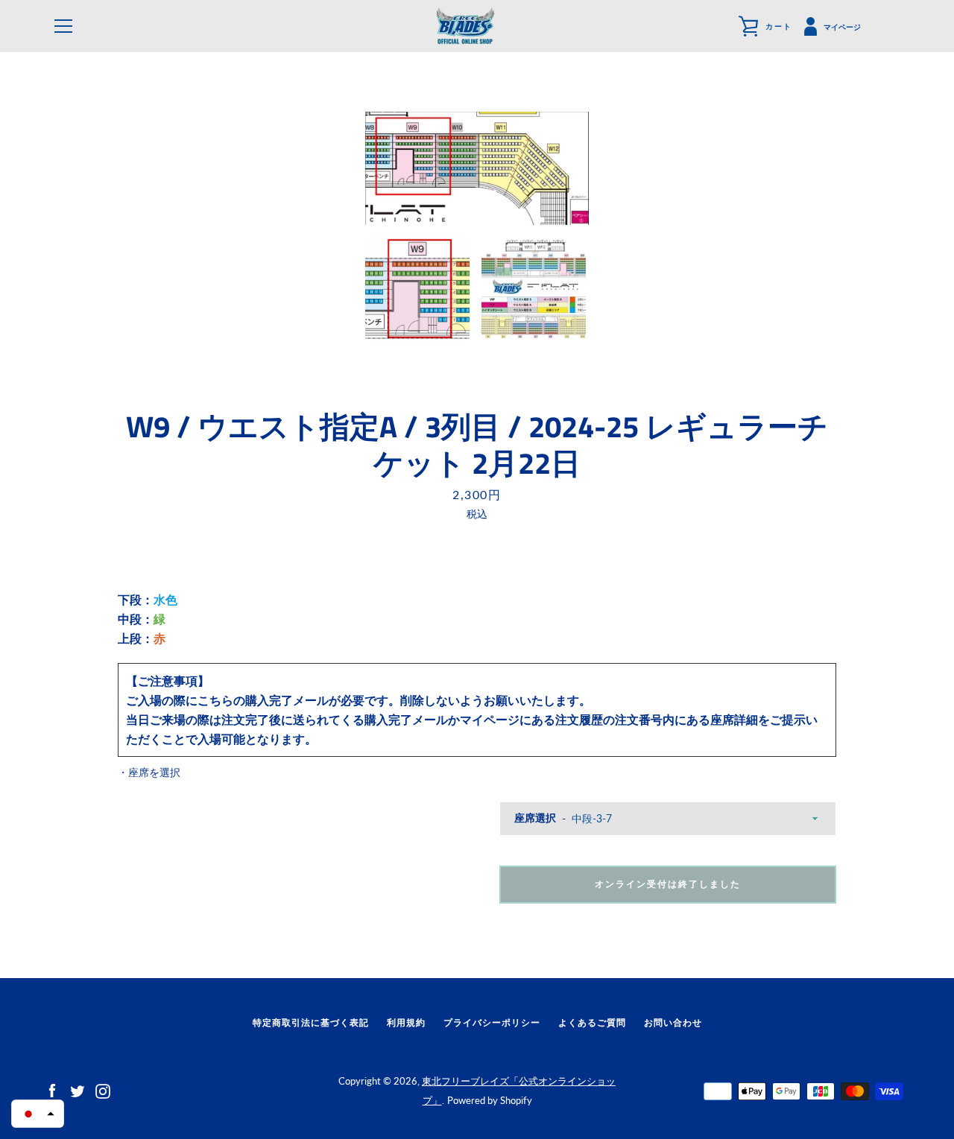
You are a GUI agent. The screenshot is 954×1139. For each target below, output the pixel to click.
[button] (37, 1113)
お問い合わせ (673, 1022)
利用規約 (406, 1022)
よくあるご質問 (592, 1022)
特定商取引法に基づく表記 (311, 1022)
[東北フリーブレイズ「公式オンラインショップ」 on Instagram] (102, 1089)
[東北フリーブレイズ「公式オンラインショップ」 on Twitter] (77, 1089)
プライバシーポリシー (491, 1022)
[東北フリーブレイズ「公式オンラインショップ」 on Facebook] (52, 1089)
